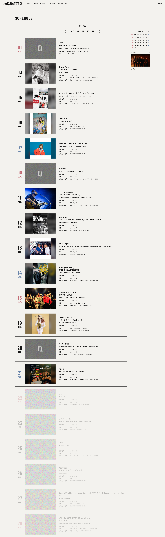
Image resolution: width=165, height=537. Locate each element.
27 (146, 45)
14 (148, 40)
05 (143, 37)
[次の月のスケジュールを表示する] (98, 31)
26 (143, 45)
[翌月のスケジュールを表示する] (149, 31)
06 (146, 37)
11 (93, 31)
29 (132, 47)
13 (146, 40)
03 (138, 37)
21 (148, 42)
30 (135, 47)
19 (143, 42)
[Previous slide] (146, 52)
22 (132, 45)
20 (146, 42)
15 (132, 42)
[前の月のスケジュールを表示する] (66, 31)
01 (132, 37)
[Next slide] (149, 52)
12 (143, 40)
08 (77, 31)
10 (88, 31)
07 (72, 31)
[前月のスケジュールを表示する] (131, 31)
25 (140, 45)
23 (135, 45)
